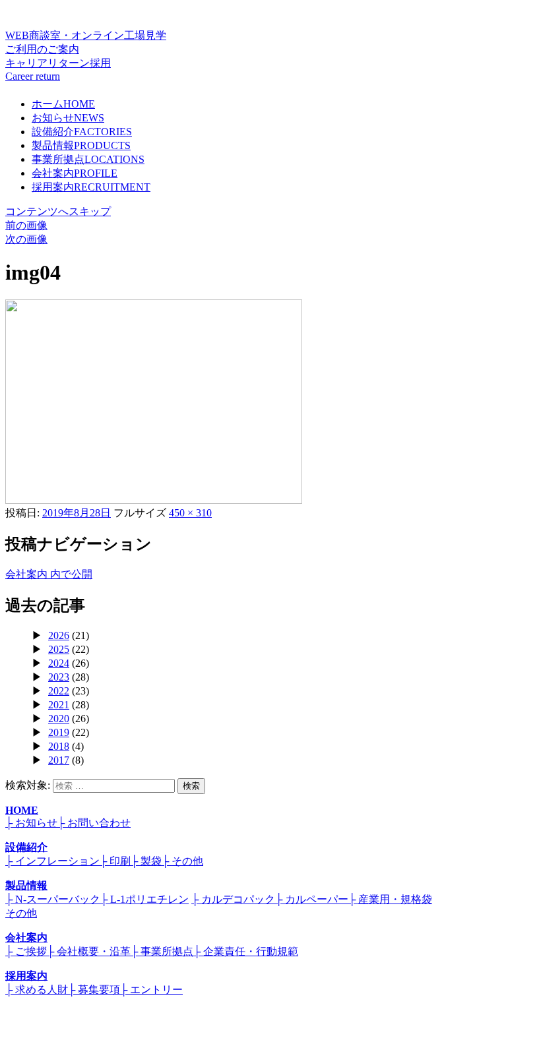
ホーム (63, 103)
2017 (58, 760)
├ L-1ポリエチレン (144, 899)
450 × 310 (190, 512)
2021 (58, 704)
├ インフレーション (52, 861)
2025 (58, 649)
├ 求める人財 (36, 989)
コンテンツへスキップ (58, 211)
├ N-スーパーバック (52, 899)
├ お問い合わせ (94, 822)
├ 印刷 (115, 861)
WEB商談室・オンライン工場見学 (85, 42)
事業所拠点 (88, 159)
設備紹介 (82, 131)
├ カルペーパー (311, 899)
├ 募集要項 (94, 989)
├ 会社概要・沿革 (89, 951)
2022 (58, 690)
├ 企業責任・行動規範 (245, 951)
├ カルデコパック (233, 899)
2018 (58, 746)
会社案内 (74, 173)
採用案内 (91, 187)
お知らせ (68, 117)
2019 (58, 732)
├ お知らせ (31, 822)
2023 (58, 677)
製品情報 (81, 145)
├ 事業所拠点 (162, 951)
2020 (58, 718)
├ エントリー (151, 989)
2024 (58, 663)
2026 (58, 635)
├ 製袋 (146, 861)
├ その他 (182, 861)
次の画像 (26, 239)
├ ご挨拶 (26, 951)
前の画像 (26, 225)
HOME (21, 810)
